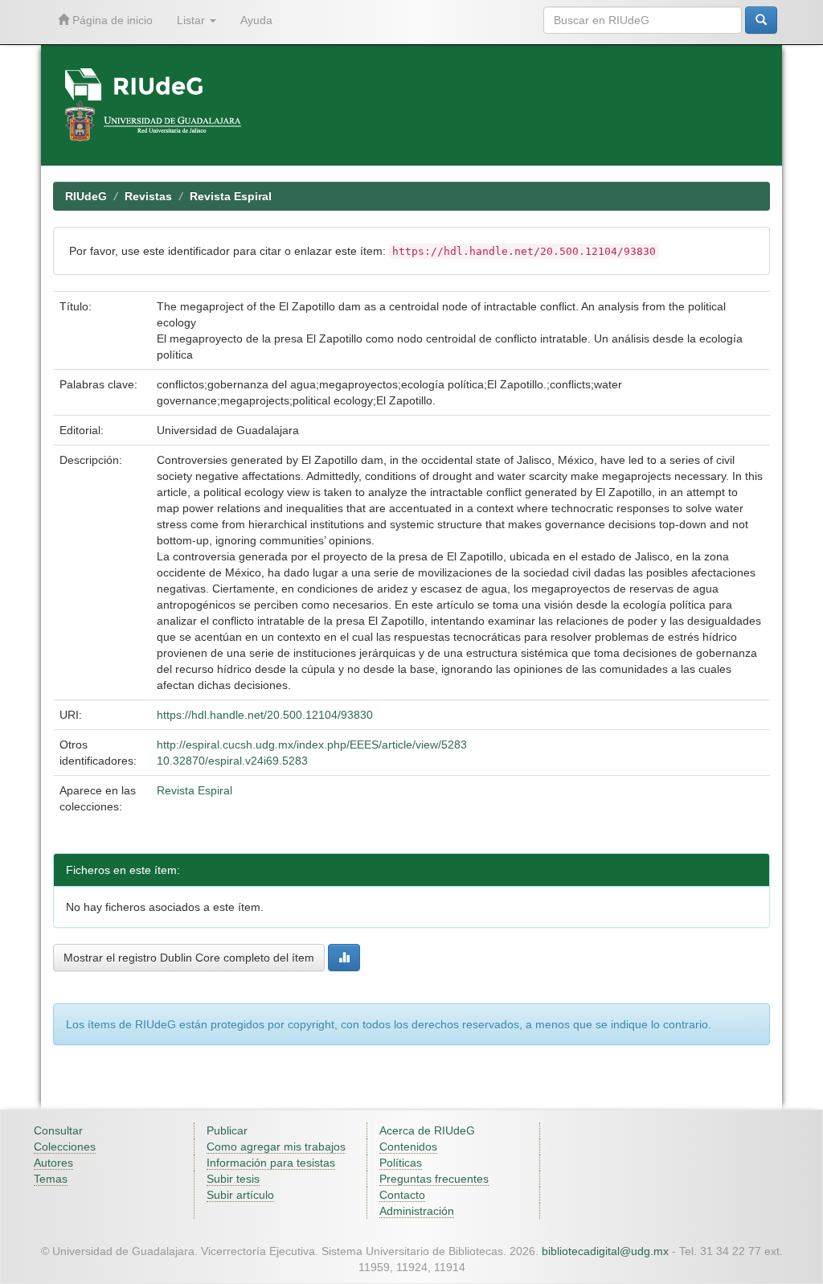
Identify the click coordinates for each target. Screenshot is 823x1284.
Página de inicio (111, 20)
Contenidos (408, 1146)
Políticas (400, 1162)
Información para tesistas (271, 1162)
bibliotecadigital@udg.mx (605, 1251)
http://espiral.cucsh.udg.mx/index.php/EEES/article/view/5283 (312, 744)
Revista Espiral (231, 196)
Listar (192, 20)
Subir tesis (233, 1178)
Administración (416, 1210)
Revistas (148, 196)
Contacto (402, 1194)
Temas (51, 1178)
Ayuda (256, 20)
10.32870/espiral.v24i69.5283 (232, 760)
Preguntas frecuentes (434, 1178)
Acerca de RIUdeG (427, 1130)
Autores (53, 1162)
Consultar (58, 1130)
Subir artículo (240, 1194)
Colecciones (65, 1146)
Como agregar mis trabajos (276, 1146)
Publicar (227, 1130)
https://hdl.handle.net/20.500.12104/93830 (265, 714)
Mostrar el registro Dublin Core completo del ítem (188, 957)
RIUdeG (86, 196)
